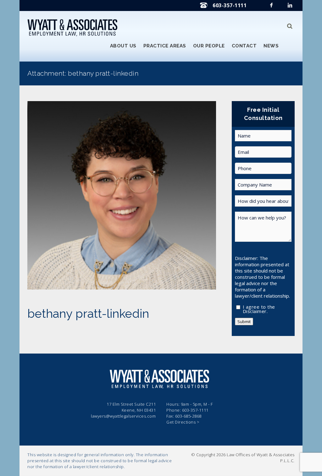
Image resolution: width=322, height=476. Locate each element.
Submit (244, 321)
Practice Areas (164, 46)
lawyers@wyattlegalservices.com (123, 416)
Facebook (272, 7)
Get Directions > (182, 422)
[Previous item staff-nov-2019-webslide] (74, 195)
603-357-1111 (230, 5)
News (271, 46)
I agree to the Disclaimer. (259, 308)
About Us (123, 46)
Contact (244, 46)
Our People (209, 46)
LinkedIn (290, 7)
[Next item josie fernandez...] (169, 195)
